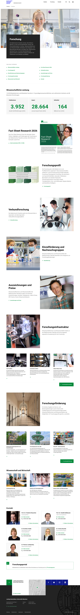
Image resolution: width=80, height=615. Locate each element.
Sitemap (8, 612)
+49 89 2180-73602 (27, 518)
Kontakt (42, 79)
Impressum (20, 612)
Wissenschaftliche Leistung (13, 67)
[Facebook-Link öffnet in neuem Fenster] (48, 582)
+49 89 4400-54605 (62, 518)
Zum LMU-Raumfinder (12, 606)
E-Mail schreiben (26, 517)
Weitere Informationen (33, 523)
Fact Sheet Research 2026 (46, 67)
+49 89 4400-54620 (27, 535)
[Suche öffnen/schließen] (69, 2)
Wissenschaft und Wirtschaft (14, 79)
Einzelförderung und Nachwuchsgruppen (16, 73)
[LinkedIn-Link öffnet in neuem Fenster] (65, 582)
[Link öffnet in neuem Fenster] (29, 587)
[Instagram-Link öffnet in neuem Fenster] (59, 582)
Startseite (8, 6)
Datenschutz (14, 612)
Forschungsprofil (11, 70)
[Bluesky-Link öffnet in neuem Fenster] (54, 582)
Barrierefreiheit (28, 612)
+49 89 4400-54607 (27, 550)
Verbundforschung (45, 70)
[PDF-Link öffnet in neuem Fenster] (40, 136)
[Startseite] (9, 582)
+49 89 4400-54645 (62, 534)
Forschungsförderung (45, 76)
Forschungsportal (51, 567)
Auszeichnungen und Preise (46, 73)
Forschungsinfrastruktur (13, 76)
